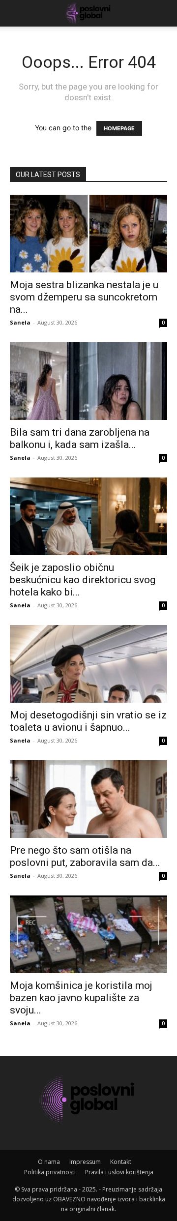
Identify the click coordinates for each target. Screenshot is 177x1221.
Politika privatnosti (50, 1172)
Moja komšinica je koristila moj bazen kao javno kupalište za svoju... (81, 998)
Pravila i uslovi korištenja (119, 1172)
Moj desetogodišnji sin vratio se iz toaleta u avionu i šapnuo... (88, 721)
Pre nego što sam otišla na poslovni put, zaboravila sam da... (85, 856)
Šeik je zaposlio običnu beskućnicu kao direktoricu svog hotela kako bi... (82, 580)
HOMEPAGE (119, 128)
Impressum (85, 1162)
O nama (49, 1162)
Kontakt (120, 1162)
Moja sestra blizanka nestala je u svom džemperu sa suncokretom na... (84, 297)
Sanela (20, 322)
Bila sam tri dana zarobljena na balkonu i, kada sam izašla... (79, 438)
